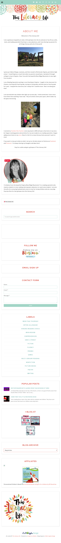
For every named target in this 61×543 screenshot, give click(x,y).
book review (30, 332)
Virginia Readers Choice (30, 329)
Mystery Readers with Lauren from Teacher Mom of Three (30, 388)
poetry (30, 370)
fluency (30, 347)
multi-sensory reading (31, 358)
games (30, 355)
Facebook (53, 141)
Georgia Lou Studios (32, 536)
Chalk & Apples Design (50, 536)
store (20, 135)
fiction (30, 344)
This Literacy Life (16, 536)
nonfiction (30, 362)
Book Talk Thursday (30, 321)
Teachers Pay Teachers (17, 131)
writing (30, 373)
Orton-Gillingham (30, 325)
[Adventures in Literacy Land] (30, 435)
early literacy (30, 340)
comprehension (30, 336)
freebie (30, 351)
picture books (30, 366)
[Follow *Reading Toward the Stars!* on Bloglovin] (30, 254)
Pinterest (9, 143)
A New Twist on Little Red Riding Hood (23, 397)
